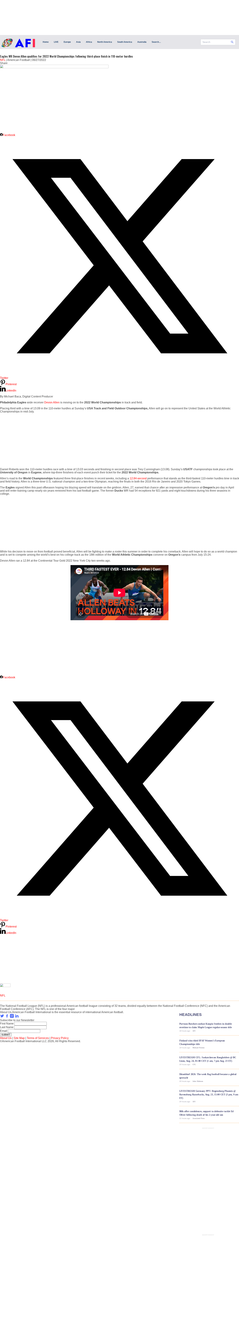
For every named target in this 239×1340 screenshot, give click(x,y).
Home (46, 42)
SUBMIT (5, 1034)
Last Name (6, 1027)
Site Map (19, 1038)
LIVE (56, 42)
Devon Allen (51, 402)
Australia (141, 42)
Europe (67, 42)
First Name (7, 1023)
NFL (2, 59)
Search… (156, 42)
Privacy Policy (60, 1038)
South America (124, 42)
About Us (6, 1038)
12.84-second (138, 478)
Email (3, 1030)
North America (104, 42)
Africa (89, 42)
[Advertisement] (105, 440)
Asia (78, 42)
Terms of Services (38, 1038)
